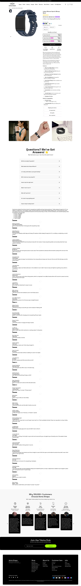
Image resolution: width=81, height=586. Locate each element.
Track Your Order (54, 570)
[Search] (65, 4)
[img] (14, 220)
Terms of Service (67, 564)
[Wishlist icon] (70, 4)
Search (66, 562)
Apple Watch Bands (35, 563)
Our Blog (44, 563)
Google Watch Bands (35, 566)
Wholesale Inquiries (68, 566)
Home (9, 8)
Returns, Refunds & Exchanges (56, 566)
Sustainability (45, 564)
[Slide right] (74, 524)
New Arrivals (33, 562)
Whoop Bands (34, 570)
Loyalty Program (45, 566)
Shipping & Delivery (55, 567)
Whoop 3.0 (46, 27)
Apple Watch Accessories (35, 564)
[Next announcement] (72, 1)
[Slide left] (7, 524)
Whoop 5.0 (46, 29)
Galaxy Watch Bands (35, 567)
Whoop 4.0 (52, 27)
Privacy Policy (67, 563)
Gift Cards (33, 571)
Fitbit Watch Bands (35, 568)
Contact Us (53, 562)
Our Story (44, 562)
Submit (51, 546)
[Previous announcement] (9, 1)
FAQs (52, 564)
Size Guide (60, 25)
